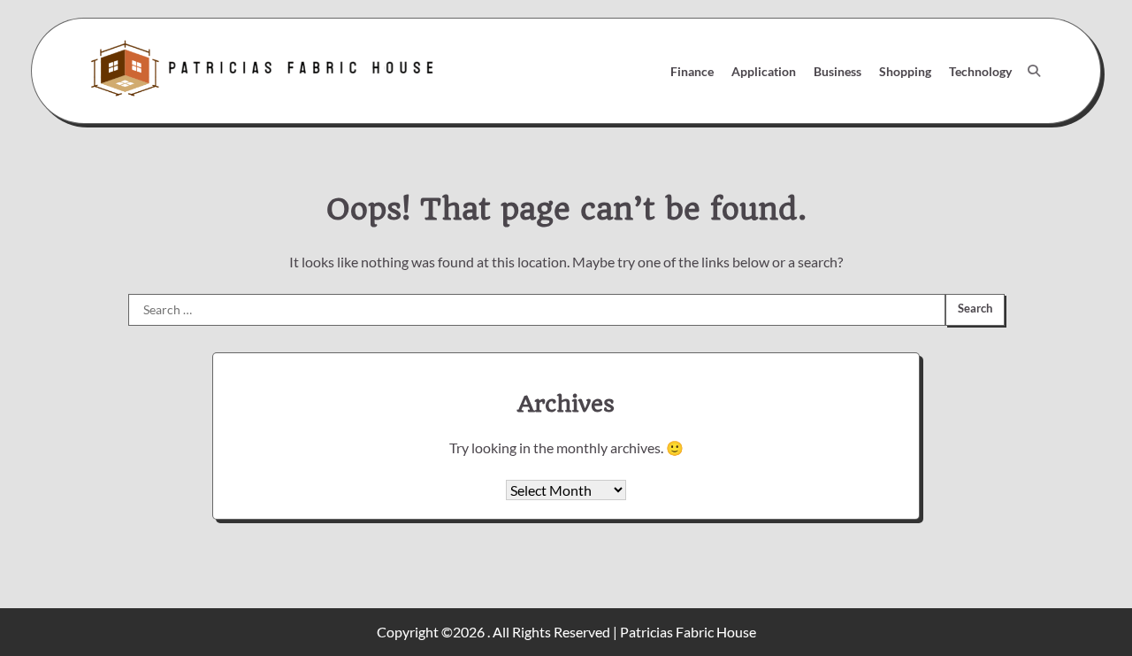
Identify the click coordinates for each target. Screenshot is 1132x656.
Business (837, 71)
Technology (980, 71)
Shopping (905, 71)
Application (763, 71)
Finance (692, 71)
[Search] (1034, 71)
